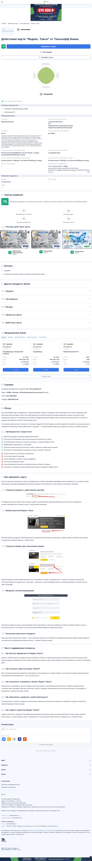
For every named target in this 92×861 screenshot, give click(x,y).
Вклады (3, 337)
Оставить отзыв (47, 57)
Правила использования (8, 787)
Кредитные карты (32, 337)
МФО (3, 760)
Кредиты (10, 337)
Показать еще (46, 376)
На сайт (15, 369)
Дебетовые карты (20, 337)
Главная (3, 23)
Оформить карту (48, 46)
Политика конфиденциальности (10, 784)
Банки (3, 769)
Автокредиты (43, 337)
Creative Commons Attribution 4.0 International (41, 830)
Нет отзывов (47, 52)
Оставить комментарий (46, 744)
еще (88, 172)
